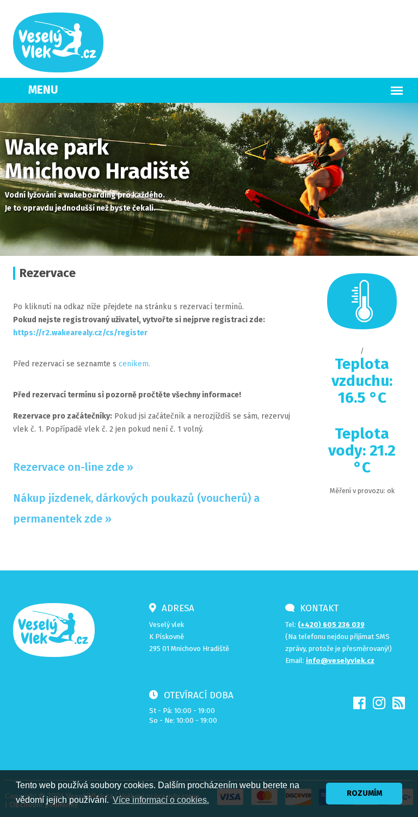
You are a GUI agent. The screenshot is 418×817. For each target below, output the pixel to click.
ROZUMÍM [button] (364, 793)
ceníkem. (133, 363)
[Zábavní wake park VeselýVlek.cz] (58, 42)
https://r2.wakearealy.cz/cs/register (80, 332)
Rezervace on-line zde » (73, 467)
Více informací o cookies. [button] (161, 799)
